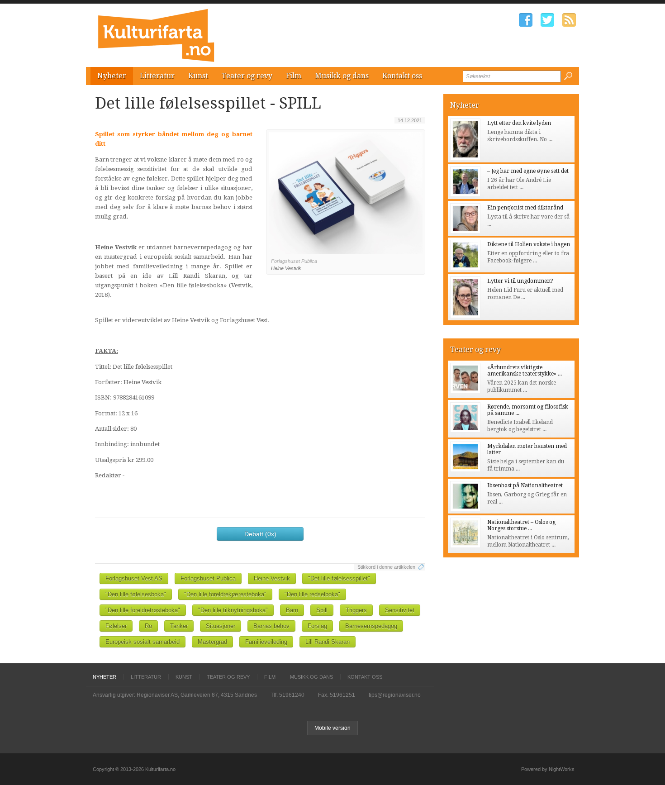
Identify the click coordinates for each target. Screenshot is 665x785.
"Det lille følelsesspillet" (339, 578)
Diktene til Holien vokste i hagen (528, 244)
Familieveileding (266, 641)
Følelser (116, 626)
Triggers (356, 610)
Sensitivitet (399, 610)
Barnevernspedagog (371, 626)
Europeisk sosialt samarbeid (142, 641)
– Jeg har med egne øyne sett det (528, 171)
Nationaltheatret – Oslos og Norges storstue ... (521, 525)
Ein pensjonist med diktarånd (525, 208)
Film (293, 75)
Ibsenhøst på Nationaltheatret (525, 485)
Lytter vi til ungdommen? (520, 281)
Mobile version (332, 728)
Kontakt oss (402, 75)
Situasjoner (220, 626)
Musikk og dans (342, 75)
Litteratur (157, 75)
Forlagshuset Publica (208, 578)
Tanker (179, 626)
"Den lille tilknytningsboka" (233, 610)
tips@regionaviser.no (395, 695)
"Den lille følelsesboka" (135, 594)
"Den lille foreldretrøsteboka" (142, 610)
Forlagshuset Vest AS (133, 578)
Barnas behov (271, 626)
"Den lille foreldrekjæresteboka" (225, 594)
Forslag (317, 626)
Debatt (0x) (260, 534)
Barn (292, 610)
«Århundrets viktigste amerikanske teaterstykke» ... (524, 370)
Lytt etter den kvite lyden (519, 123)
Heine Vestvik (272, 578)
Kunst (198, 75)
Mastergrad (212, 641)
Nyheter (111, 75)
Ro (148, 626)
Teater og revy (247, 75)
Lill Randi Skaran (327, 641)
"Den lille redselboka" (312, 594)
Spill (322, 610)
